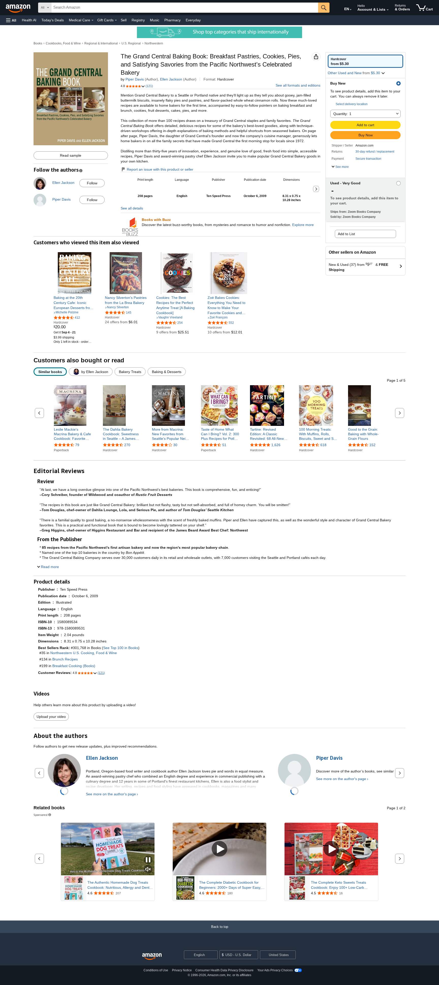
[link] (75, 302)
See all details (132, 208)
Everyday (193, 20)
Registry (138, 20)
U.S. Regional (131, 43)
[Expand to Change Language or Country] (351, 9)
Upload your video (51, 717)
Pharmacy (172, 20)
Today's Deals (52, 20)
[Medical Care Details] (92, 20)
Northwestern (154, 43)
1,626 (275, 445)
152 (372, 445)
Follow (92, 183)
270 (127, 445)
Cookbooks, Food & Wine (63, 43)
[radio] (365, 61)
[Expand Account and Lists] (388, 9)
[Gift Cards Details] (116, 20)
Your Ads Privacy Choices (275, 970)
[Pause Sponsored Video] (148, 860)
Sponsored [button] (41, 814)
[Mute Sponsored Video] (148, 869)
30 (175, 445)
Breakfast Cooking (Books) (73, 666)
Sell (124, 20)
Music (154, 20)
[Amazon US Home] (152, 956)
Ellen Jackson (171, 79)
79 (77, 445)
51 (224, 445)
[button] (11, 20)
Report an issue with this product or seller (160, 169)
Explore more (303, 225)
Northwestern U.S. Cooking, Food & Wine (83, 653)
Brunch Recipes (65, 659)
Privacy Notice (182, 970)
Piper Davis (135, 79)
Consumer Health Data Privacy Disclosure (224, 970)
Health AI (29, 20)
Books (38, 43)
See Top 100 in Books (120, 648)
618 (323, 445)
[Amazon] (18, 7)
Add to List (346, 234)
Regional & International (101, 43)
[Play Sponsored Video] (219, 849)
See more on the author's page (111, 794)
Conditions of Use (156, 970)
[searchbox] (184, 7)
